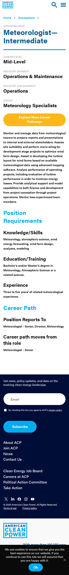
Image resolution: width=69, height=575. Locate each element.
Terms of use (10, 508)
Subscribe (20, 426)
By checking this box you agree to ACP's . (35, 410)
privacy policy (55, 410)
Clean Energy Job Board (23, 470)
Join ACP (10, 448)
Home (7, 17)
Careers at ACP (16, 476)
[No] (64, 560)
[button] (63, 5)
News (8, 453)
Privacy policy (29, 508)
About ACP (12, 442)
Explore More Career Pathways (34, 119)
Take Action (12, 487)
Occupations (26, 17)
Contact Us (12, 459)
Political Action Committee (25, 482)
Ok (35, 567)
